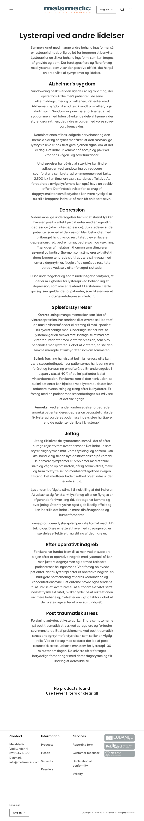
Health (45, 753)
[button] (11, 9)
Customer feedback (86, 753)
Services (47, 761)
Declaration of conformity (82, 763)
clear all (90, 693)
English (104, 9)
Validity (78, 774)
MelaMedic (111, 812)
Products (47, 744)
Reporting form (83, 744)
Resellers (47, 769)
